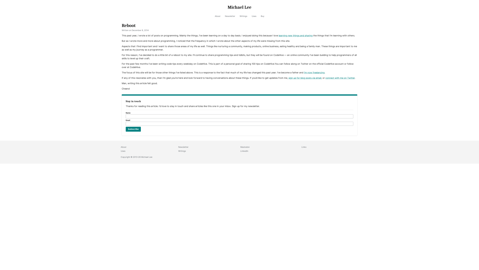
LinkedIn (244, 151)
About (217, 16)
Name (128, 113)
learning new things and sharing (296, 35)
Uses (254, 16)
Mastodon (245, 147)
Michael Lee (146, 157)
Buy (262, 16)
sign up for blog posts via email (305, 78)
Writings (243, 16)
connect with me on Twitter (340, 78)
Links (303, 147)
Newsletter (230, 16)
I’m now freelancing (314, 72)
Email (128, 120)
